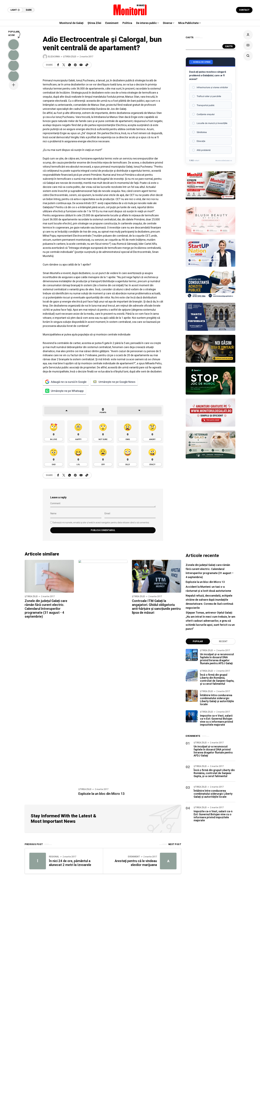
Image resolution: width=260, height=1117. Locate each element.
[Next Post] (168, 861)
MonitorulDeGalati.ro (223, 160)
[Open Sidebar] (247, 45)
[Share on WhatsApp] (69, 65)
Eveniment (134, 856)
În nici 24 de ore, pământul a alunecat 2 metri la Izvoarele (70, 863)
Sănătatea (202, 132)
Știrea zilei (69, 56)
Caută (229, 46)
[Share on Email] (81, 65)
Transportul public (206, 105)
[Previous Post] (37, 861)
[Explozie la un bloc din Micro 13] (103, 672)
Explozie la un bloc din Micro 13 (101, 794)
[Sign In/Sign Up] (247, 34)
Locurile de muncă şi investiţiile (212, 123)
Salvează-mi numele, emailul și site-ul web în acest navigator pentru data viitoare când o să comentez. (101, 522)
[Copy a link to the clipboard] (87, 65)
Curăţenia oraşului (205, 114)
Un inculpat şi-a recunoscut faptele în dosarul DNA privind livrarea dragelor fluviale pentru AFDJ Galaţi (217, 659)
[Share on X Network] (64, 65)
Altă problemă (203, 150)
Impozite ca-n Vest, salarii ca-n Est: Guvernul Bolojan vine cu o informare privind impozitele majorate (216, 720)
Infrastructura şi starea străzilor (212, 87)
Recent (223, 641)
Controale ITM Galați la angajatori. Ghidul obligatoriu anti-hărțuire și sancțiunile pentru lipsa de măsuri (156, 606)
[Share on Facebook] (58, 65)
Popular (198, 641)
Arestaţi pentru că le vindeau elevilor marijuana (136, 863)
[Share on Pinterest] (75, 65)
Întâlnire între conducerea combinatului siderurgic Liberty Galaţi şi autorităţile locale (217, 700)
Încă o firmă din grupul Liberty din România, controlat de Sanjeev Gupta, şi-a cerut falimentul (217, 679)
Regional (54, 856)
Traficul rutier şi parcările (209, 96)
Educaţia (201, 141)
